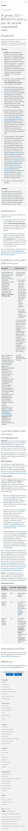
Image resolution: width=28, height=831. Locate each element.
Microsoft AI (4, 750)
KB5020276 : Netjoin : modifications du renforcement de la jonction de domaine (7, 412)
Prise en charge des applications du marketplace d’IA (11, 778)
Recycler (3, 717)
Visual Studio (4, 790)
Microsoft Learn (4, 776)
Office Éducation (5, 736)
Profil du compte (5, 705)
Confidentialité (4, 821)
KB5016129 (10, 554)
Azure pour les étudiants (6, 743)
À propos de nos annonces (6, 826)
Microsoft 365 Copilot (6, 762)
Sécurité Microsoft (5, 752)
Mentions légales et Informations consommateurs (11, 819)
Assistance (4, 5)
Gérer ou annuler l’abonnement (15, 816)
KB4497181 (16, 107)
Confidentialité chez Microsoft (7, 802)
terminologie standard (13, 665)
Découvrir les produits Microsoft (7, 696)
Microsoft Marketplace (6, 783)
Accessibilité (23, 826)
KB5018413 (22, 580)
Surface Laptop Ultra (5, 686)
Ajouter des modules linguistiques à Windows (15, 473)
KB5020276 (19, 357)
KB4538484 (23, 533)
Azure (3, 755)
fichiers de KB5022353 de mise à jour (10, 656)
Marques (15, 823)
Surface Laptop (4, 684)
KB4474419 (22, 509)
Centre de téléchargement (6, 708)
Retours (3, 712)
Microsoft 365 (4, 694)
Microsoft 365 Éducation (6, 733)
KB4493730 (15, 497)
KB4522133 (10, 94)
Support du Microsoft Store (7, 710)
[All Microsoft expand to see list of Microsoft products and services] (2, 2)
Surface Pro (4, 682)
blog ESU (6, 182)
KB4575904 (10, 538)
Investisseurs (4, 804)
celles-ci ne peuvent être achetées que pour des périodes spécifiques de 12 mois (13, 119)
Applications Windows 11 (6, 698)
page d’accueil (17, 202)
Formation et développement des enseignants (10, 738)
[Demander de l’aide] (5, 2)
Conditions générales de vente (7, 823)
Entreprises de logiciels (6, 788)
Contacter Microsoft (5, 816)
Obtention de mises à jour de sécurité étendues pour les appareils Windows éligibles (14, 161)
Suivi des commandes (6, 715)
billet (23, 339)
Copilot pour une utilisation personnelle (9, 691)
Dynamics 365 (4, 757)
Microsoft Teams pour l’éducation (8, 731)
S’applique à (4, 30)
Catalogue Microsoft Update (8, 563)
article (10, 198)
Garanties (3, 719)
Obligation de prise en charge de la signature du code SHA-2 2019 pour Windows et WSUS (14, 525)
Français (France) (7, 808)
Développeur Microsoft (6, 773)
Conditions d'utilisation (12, 821)
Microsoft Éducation (5, 726)
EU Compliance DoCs (16, 826)
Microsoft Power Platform (6, 785)
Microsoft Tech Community (6, 781)
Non (18, 674)
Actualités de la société (6, 799)
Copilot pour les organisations (7, 689)
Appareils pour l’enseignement (7, 729)
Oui (10, 674)
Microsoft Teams (5, 764)
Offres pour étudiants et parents (7, 741)
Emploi (3, 797)
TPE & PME (4, 767)
